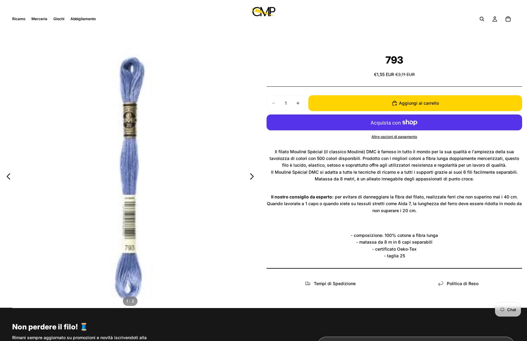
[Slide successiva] (253, 177)
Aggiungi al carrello (419, 103)
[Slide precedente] (7, 177)
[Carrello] (508, 19)
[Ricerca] (482, 19)
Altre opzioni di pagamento (394, 137)
